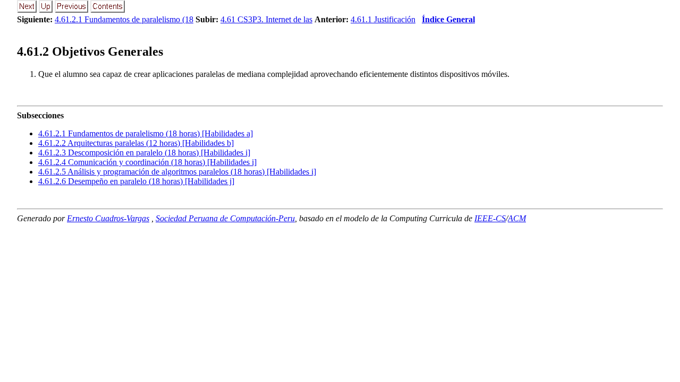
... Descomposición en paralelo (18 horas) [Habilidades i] (144, 152)
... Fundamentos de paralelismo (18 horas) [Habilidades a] (145, 133)
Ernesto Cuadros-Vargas (108, 218)
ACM (517, 218)
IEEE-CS (490, 218)
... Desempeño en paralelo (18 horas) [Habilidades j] (136, 181)
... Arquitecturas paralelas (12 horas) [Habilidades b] (136, 142)
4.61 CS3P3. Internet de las (266, 19)
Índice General (448, 19)
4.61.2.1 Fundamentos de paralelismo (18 (124, 19)
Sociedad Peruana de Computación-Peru (225, 218)
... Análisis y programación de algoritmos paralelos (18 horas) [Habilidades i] (177, 171)
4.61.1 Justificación (383, 19)
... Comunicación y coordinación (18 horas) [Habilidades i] (147, 162)
